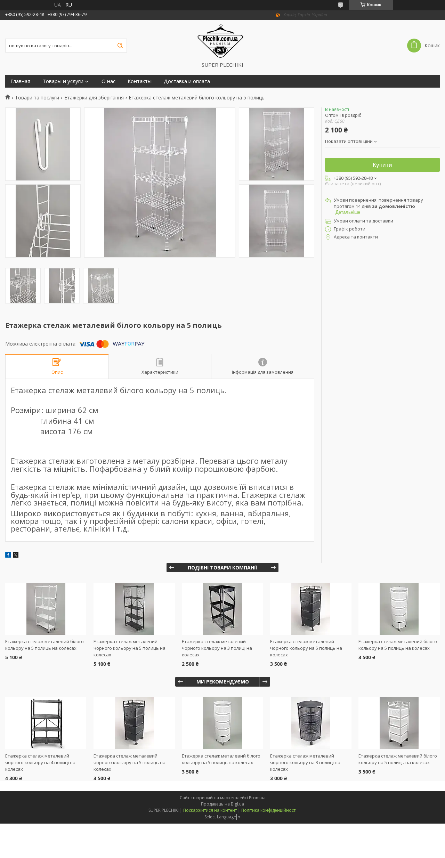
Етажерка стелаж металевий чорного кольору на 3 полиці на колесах (217, 648)
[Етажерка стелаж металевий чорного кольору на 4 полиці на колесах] (45, 723)
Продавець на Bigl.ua (222, 804)
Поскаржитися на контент (210, 810)
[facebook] (8, 555)
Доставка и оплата (187, 81)
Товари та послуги (37, 98)
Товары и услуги (62, 81)
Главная (20, 81)
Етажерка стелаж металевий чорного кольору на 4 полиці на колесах (40, 762)
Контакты (140, 81)
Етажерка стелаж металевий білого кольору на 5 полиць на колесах (44, 644)
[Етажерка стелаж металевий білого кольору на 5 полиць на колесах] (45, 609)
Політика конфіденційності (269, 810)
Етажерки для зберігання (94, 98)
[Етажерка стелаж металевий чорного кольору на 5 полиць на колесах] (134, 609)
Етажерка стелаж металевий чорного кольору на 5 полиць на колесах (129, 648)
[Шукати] (120, 45)
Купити (382, 165)
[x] (15, 555)
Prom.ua (257, 798)
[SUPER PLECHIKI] (222, 40)
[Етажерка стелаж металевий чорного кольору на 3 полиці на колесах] (222, 609)
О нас (108, 81)
